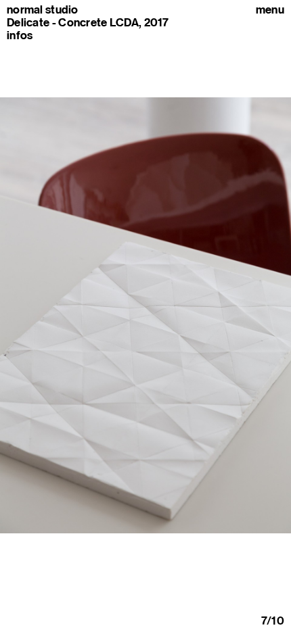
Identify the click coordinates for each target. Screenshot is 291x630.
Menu (270, 9)
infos (19, 35)
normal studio (43, 9)
